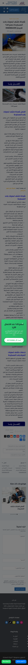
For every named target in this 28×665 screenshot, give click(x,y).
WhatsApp (6, 661)
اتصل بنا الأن (20, 661)
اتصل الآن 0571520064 (14, 340)
